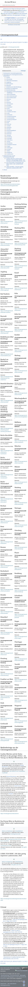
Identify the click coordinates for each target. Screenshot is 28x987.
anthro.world (21, 12)
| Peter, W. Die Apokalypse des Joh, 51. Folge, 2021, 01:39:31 (15, 944)
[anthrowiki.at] (22, 10)
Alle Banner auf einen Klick (14, 24)
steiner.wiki (24, 13)
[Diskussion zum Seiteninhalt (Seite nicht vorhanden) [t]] (4, 38)
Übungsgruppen (16, 15)
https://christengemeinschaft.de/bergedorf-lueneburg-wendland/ (6, 430)
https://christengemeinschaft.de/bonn (9, 813)
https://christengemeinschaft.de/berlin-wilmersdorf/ (6, 500)
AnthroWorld (10, 2)
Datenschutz (3, 983)
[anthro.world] (14, 12)
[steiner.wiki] (18, 13)
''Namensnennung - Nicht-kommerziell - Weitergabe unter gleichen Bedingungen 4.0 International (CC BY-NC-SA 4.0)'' (13, 977)
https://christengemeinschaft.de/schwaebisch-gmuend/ (21, 616)
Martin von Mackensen (7, 831)
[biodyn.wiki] (4, 13)
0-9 (4, 44)
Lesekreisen (9, 15)
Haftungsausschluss (5, 985)
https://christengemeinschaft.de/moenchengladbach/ (21, 417)
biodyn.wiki (10, 13)
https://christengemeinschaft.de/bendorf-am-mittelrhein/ (6, 378)
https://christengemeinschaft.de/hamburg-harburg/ (21, 222)
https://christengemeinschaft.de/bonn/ (6, 542)
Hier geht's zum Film (16, 864)
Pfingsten (11, 793)
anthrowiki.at (7, 12)
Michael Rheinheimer (11, 776)
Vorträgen (23, 15)
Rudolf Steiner (17, 785)
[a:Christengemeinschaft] (1, 47)
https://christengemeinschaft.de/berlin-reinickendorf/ (6, 476)
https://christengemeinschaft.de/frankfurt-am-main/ (6, 697)
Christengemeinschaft (14, 47)
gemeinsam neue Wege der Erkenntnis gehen (14, 8)
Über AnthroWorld (11, 983)
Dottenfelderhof (19, 831)
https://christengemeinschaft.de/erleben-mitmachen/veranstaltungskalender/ (10, 184)
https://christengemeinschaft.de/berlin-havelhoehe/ (6, 452)
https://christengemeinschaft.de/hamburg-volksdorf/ (21, 267)
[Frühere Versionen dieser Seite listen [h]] (23, 38)
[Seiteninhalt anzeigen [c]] (1, 38)
